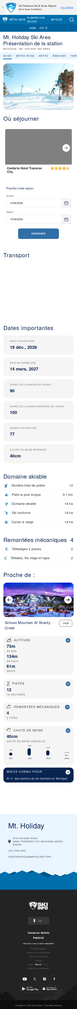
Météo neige (25, 55)
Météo (43, 55)
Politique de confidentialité (38, 952)
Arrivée (10, 195)
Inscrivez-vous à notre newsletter (38, 943)
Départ (9, 211)
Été (42, 28)
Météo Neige (17, 19)
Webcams (59, 55)
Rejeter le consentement (38, 968)
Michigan (62, 778)
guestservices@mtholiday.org (29, 856)
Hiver (32, 28)
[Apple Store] (49, 988)
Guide (7, 55)
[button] (71, 19)
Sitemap (38, 960)
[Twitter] (34, 979)
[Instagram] (44, 979)
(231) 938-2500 (17, 850)
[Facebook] (54, 979)
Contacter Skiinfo (38, 932)
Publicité (38, 937)
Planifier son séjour (36, 19)
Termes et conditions (38, 956)
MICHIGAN (10, 48)
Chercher (38, 233)
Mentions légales (38, 948)
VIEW (66, 623)
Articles (56, 19)
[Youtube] (25, 979)
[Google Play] (30, 988)
